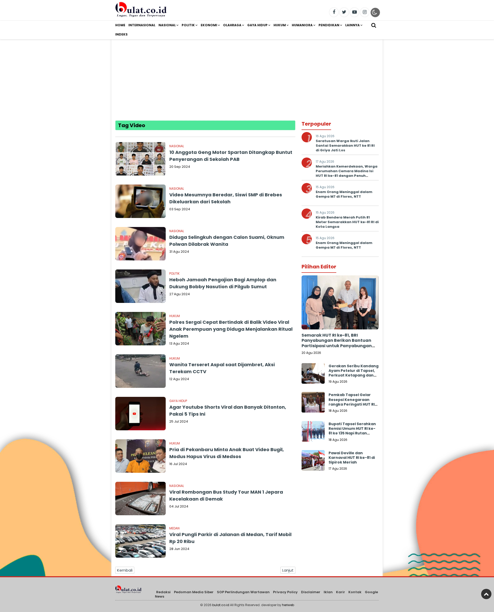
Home (120, 25)
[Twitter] (344, 12)
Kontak (354, 592)
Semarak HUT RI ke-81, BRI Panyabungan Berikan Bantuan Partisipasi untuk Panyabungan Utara (337, 343)
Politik (188, 25)
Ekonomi (209, 25)
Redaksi (163, 592)
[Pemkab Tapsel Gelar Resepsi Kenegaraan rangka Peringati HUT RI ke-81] (313, 403)
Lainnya (352, 25)
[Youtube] (354, 12)
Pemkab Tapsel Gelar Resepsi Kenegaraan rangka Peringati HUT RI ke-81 (352, 402)
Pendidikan (329, 25)
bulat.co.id (220, 605)
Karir (340, 592)
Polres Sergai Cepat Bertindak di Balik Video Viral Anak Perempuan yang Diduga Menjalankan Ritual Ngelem (231, 329)
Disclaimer (310, 592)
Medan (174, 528)
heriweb (288, 605)
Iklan (328, 592)
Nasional (167, 25)
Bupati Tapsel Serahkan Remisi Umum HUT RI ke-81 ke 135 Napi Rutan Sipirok (352, 431)
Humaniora (302, 25)
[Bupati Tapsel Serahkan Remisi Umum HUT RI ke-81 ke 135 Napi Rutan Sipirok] (313, 432)
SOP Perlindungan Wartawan (243, 592)
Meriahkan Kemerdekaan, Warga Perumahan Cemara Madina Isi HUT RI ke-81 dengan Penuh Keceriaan (346, 173)
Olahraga (232, 25)
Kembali (125, 570)
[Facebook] (333, 12)
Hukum (280, 25)
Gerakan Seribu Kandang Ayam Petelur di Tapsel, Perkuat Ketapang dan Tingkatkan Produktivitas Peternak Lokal (353, 377)
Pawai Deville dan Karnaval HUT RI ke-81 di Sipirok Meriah (352, 457)
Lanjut (288, 570)
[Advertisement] (247, 75)
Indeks (121, 34)
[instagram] (364, 12)
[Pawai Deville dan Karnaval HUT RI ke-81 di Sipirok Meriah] (313, 461)
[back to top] (486, 594)
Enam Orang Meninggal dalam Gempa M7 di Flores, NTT (344, 194)
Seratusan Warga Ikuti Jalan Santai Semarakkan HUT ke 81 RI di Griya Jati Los (345, 145)
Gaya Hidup (257, 25)
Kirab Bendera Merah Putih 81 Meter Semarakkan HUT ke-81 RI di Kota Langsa (347, 222)
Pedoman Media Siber (194, 592)
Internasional (141, 25)
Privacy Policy (285, 592)
